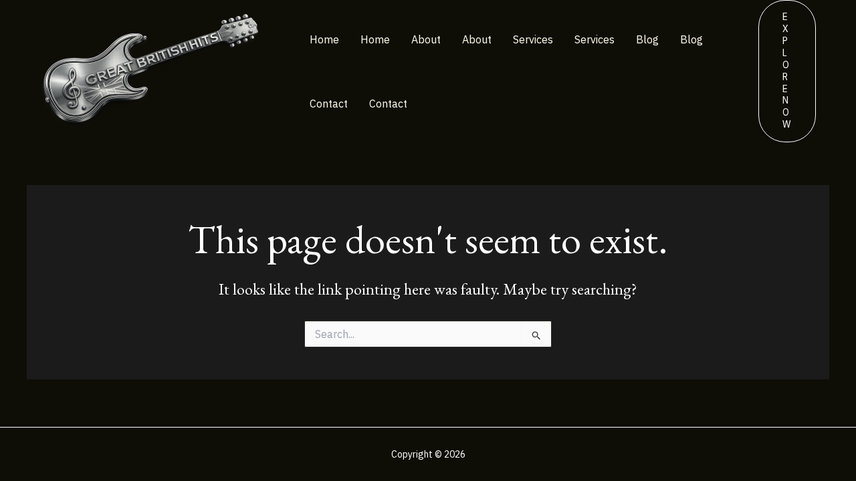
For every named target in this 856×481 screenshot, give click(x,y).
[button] (787, 71)
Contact (329, 103)
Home (324, 39)
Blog (647, 39)
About (426, 39)
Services (533, 39)
